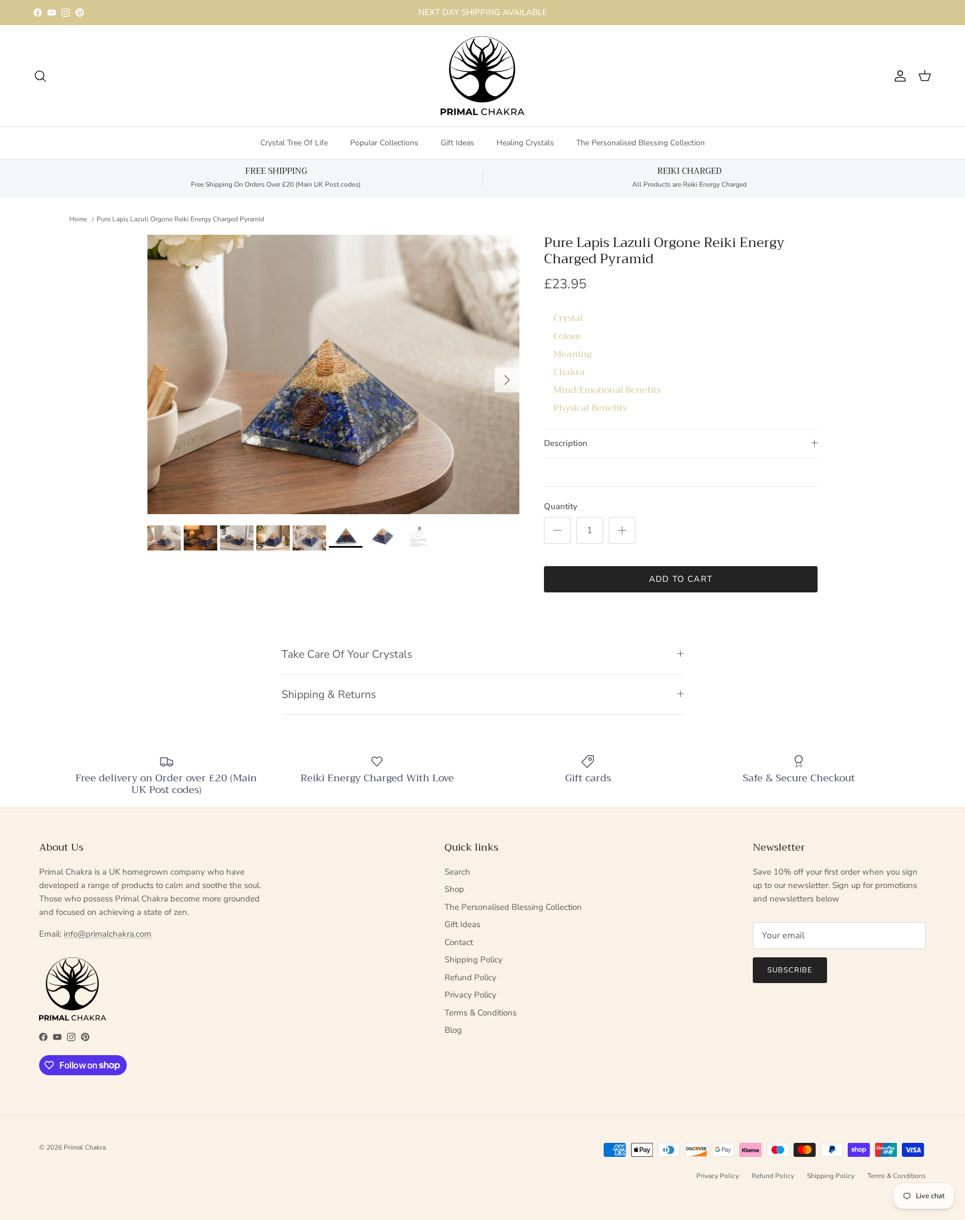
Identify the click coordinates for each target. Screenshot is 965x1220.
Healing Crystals (525, 142)
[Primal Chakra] (482, 75)
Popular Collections (384, 142)
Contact (459, 942)
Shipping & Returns (328, 694)
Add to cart (681, 579)
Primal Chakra (85, 1147)
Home (78, 218)
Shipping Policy (474, 959)
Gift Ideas (457, 142)
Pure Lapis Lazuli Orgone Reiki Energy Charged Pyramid (180, 218)
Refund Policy (470, 977)
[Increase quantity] (622, 530)
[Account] (898, 76)
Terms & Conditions (481, 1012)
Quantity (560, 506)
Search (457, 871)
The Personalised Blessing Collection (640, 142)
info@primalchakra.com (107, 933)
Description (565, 443)
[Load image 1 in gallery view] (333, 374)
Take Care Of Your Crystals (346, 654)
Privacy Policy (470, 994)
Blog (453, 1030)
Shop (454, 889)
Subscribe (790, 970)
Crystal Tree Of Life (294, 142)
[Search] (40, 76)
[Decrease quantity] (557, 530)
